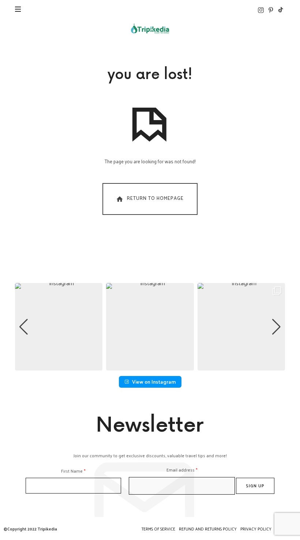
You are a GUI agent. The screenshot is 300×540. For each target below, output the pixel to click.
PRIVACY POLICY (255, 528)
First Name (73, 471)
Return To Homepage (155, 198)
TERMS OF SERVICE (158, 528)
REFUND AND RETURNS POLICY (208, 528)
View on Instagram (154, 381)
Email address (182, 470)
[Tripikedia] (150, 28)
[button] (150, 365)
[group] (58, 326)
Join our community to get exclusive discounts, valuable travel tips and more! (150, 455)
